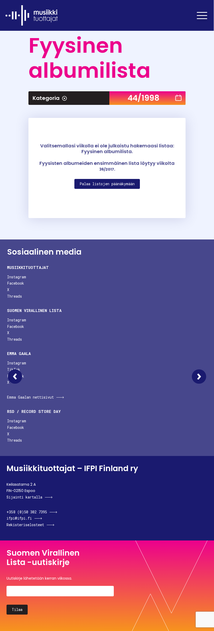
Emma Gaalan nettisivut (30, 397)
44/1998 (143, 98)
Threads (14, 296)
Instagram (16, 276)
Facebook (15, 283)
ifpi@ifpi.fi (19, 518)
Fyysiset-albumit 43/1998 (15, 376)
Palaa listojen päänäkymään (107, 183)
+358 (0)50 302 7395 (27, 511)
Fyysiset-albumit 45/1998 (199, 376)
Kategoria (46, 98)
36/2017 (106, 169)
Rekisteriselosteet (25, 524)
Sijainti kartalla (24, 497)
